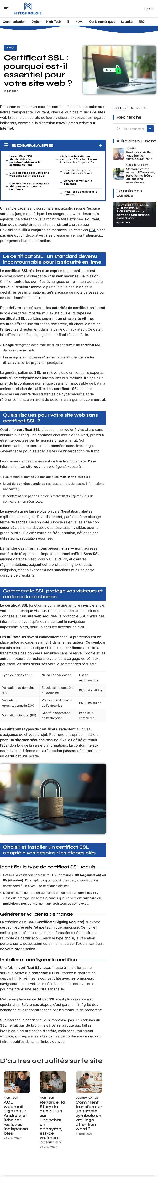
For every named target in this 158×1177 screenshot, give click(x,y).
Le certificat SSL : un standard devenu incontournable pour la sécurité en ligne (25, 160)
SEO (10, 47)
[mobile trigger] (7, 8)
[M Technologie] (27, 8)
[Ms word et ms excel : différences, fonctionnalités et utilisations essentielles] (118, 174)
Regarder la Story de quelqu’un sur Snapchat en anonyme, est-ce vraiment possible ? (52, 1122)
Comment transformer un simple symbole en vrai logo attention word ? (89, 1115)
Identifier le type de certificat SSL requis (78, 171)
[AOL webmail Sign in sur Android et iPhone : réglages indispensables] (17, 1082)
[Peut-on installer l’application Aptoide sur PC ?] (118, 154)
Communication (87, 1097)
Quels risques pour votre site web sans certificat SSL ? (29, 174)
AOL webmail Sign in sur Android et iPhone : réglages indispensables (16, 1118)
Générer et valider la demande (78, 182)
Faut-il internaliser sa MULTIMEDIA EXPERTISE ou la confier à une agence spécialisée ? (133, 211)
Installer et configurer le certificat (80, 193)
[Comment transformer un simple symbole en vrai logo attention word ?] (89, 1082)
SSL (92, 230)
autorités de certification (73, 308)
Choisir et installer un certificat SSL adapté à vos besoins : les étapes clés (78, 159)
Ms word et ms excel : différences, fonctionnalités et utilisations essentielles (140, 175)
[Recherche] (140, 9)
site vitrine (84, 319)
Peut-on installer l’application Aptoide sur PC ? (139, 156)
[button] (152, 108)
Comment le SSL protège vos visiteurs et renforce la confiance (29, 186)
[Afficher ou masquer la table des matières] (78, 145)
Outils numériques (137, 165)
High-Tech (11, 1097)
